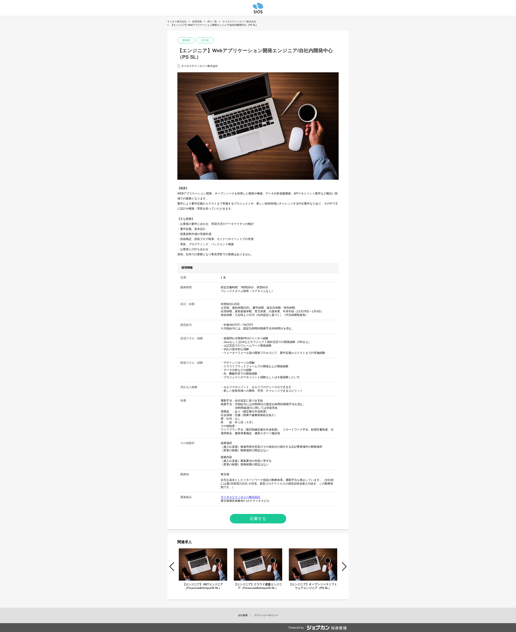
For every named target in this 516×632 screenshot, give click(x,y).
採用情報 (197, 21)
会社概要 (243, 615)
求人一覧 (212, 21)
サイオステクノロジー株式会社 (239, 21)
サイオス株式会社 (177, 21)
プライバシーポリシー (266, 615)
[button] (344, 566)
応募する (258, 518)
